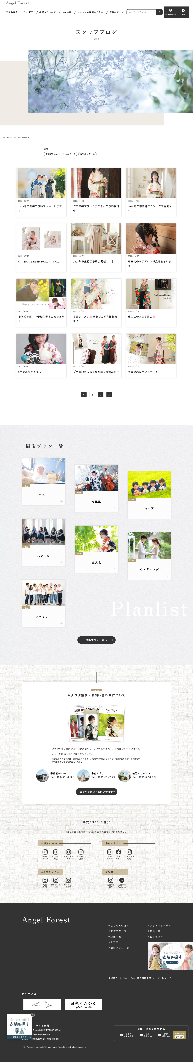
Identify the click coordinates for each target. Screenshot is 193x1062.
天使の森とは (13, 12)
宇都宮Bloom (52, 154)
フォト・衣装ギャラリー (90, 12)
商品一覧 (114, 12)
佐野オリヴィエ (87, 154)
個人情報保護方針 (146, 978)
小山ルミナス (69, 154)
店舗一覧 (66, 12)
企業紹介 (113, 978)
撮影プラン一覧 (47, 12)
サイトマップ (164, 978)
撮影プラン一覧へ (96, 640)
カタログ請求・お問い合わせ (96, 791)
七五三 (29, 12)
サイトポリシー (127, 978)
